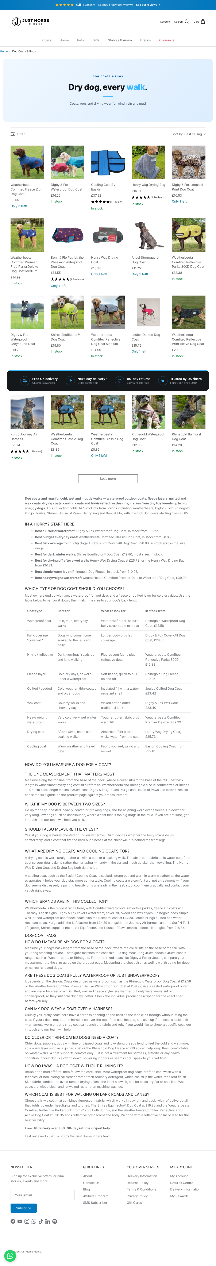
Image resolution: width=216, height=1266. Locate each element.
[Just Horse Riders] (31, 22)
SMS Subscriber (95, 1203)
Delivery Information (142, 1176)
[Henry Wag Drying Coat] (108, 235)
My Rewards (179, 1196)
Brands (145, 40)
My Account (179, 1176)
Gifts (96, 40)
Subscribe (23, 1208)
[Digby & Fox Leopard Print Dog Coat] (188, 162)
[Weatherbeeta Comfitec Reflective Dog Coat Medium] (108, 312)
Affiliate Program (95, 1196)
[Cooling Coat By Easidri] (108, 162)
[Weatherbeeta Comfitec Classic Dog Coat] (67, 412)
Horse (64, 40)
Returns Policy (137, 1183)
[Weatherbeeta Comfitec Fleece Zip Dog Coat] (27, 162)
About (87, 1176)
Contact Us (91, 1183)
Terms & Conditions (141, 1189)
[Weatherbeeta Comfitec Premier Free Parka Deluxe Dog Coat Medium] (27, 235)
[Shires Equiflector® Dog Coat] (67, 312)
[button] (107, 202)
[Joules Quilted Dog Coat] (148, 312)
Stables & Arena (120, 40)
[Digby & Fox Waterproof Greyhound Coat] (27, 312)
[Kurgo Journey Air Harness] (27, 412)
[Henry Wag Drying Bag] (148, 162)
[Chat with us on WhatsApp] (10, 1256)
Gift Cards (134, 1203)
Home (4, 51)
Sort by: (187, 134)
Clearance (166, 40)
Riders (46, 40)
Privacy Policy (137, 1196)
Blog (86, 1189)
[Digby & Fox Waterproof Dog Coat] (67, 162)
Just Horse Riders (30, 1251)
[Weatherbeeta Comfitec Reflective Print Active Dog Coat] (188, 312)
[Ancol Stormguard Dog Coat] (148, 235)
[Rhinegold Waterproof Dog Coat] (148, 412)
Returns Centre (181, 1183)
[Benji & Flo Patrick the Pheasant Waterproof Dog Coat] (67, 235)
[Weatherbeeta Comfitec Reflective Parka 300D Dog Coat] (188, 235)
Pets (80, 40)
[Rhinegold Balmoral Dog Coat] (188, 412)
